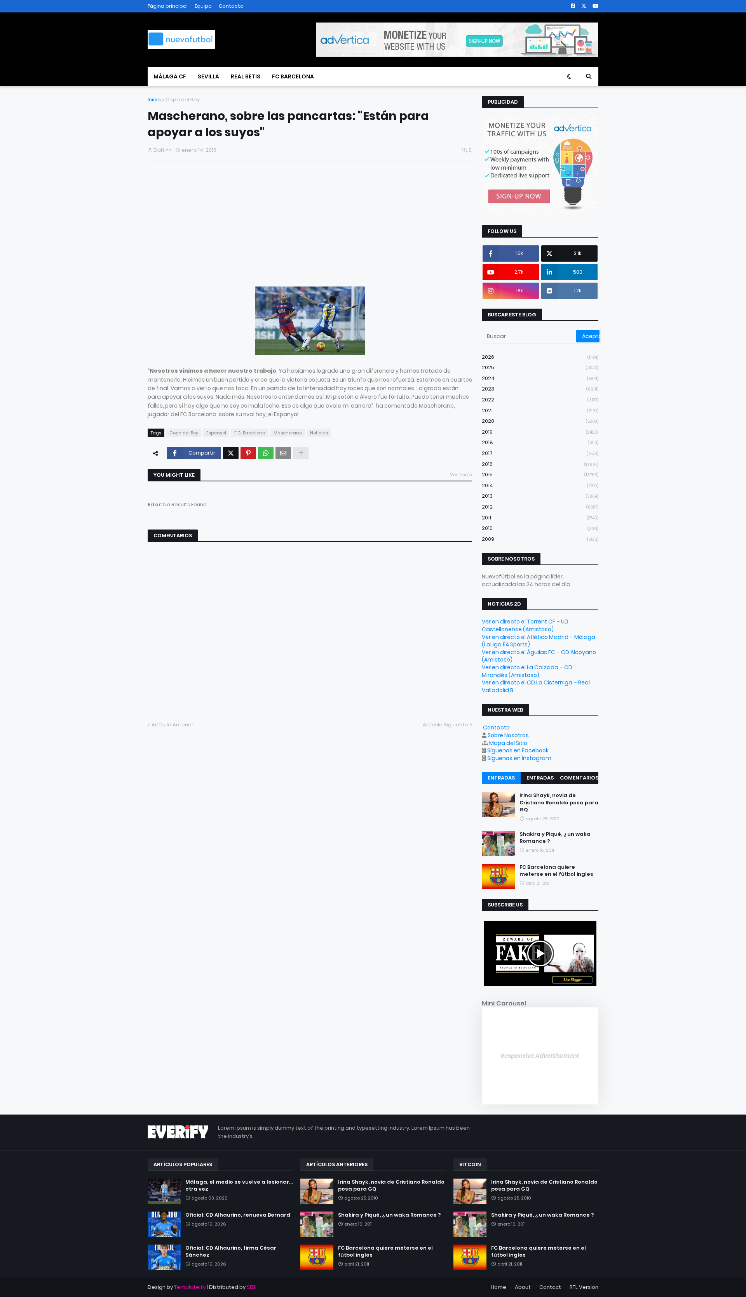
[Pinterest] (248, 453)
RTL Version (584, 1287)
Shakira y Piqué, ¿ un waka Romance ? (555, 838)
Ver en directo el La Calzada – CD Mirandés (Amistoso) (527, 671)
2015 (540, 474)
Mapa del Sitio (508, 743)
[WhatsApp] (266, 453)
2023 (540, 388)
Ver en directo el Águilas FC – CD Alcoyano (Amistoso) (539, 656)
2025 (540, 367)
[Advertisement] (206, 227)
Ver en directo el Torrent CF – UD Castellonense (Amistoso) (525, 625)
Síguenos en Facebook (518, 750)
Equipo (203, 6)
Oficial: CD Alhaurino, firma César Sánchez (230, 1252)
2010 (540, 528)
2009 (540, 539)
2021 (540, 410)
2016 (540, 464)
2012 (540, 506)
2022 (540, 399)
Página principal (168, 6)
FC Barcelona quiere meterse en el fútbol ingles (556, 871)
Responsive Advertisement (540, 1056)
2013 (540, 496)
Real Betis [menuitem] (245, 76)
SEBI (251, 1287)
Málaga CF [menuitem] (169, 76)
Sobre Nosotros (508, 735)
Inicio (154, 99)
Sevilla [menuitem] (208, 76)
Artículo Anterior (172, 724)
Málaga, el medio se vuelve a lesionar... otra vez (239, 1186)
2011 (540, 517)
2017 (540, 453)
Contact (550, 1287)
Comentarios (579, 777)
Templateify (190, 1287)
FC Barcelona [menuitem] (293, 76)
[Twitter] (231, 453)
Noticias (319, 433)
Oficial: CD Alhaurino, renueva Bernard (237, 1215)
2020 (540, 421)
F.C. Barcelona (249, 433)
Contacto (231, 6)
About (523, 1287)
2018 (540, 442)
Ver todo (461, 474)
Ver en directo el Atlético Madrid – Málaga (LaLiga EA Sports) (538, 641)
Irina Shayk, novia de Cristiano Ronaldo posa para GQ (558, 802)
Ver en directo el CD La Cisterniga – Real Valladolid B (536, 686)
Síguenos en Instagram (519, 758)
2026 (540, 357)
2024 (540, 378)
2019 (540, 432)
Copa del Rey (183, 99)
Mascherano (288, 433)
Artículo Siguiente (445, 724)
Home (498, 1287)
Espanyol (216, 433)
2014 (540, 485)
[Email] (283, 453)
